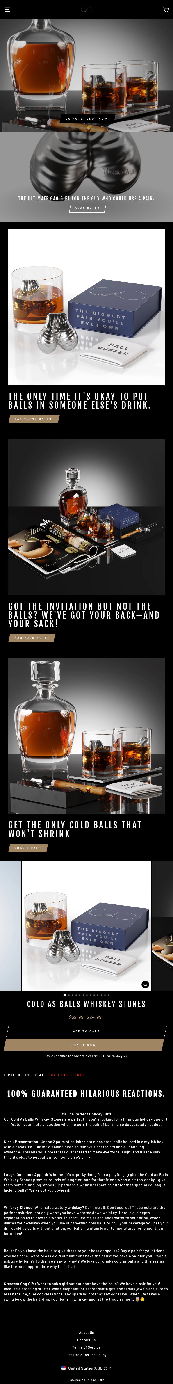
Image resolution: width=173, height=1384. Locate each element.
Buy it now (84, 1045)
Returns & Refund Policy (86, 1355)
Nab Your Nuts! (31, 637)
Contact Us (86, 1340)
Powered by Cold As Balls (86, 1380)
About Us (86, 1332)
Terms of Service (86, 1347)
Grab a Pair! (28, 848)
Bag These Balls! (34, 419)
